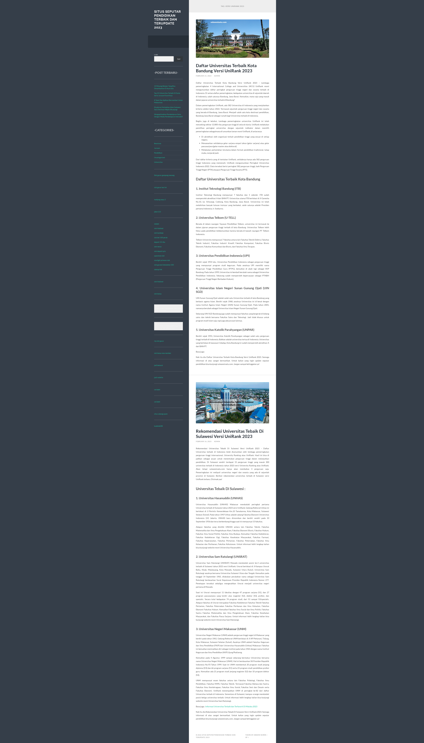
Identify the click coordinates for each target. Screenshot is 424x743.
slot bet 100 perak (161, 238)
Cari (156, 55)
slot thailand (158, 228)
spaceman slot (159, 256)
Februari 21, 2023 (203, 76)
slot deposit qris (160, 251)
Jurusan (157, 148)
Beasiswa (157, 143)
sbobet (156, 224)
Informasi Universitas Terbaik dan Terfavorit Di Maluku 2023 (231, 706)
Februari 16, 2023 (203, 441)
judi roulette (158, 377)
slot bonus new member (162, 353)
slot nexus (158, 247)
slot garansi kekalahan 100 (164, 265)
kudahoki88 (158, 426)
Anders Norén (260, 735)
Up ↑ (247, 737)
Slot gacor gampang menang (164, 175)
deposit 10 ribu (159, 242)
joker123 (157, 212)
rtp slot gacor (159, 341)
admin (217, 76)
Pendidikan (158, 153)
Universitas (158, 162)
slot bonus (158, 294)
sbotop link (158, 269)
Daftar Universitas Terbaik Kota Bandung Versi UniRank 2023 (226, 68)
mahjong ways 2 (160, 200)
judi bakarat (158, 365)
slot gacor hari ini (160, 187)
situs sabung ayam (161, 414)
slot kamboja (158, 233)
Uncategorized (159, 157)
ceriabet (157, 390)
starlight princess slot (162, 260)
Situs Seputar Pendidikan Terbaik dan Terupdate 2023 (167, 19)
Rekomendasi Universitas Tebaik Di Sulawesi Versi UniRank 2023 (230, 433)
